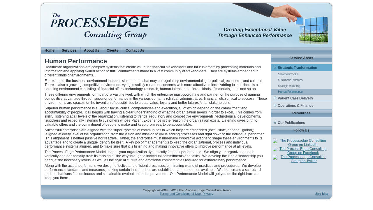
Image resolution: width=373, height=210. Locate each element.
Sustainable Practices (290, 80)
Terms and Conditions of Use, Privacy (186, 193)
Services (69, 50)
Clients (112, 50)
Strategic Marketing (289, 86)
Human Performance (290, 91)
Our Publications (291, 123)
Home (49, 50)
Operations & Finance (296, 106)
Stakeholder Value (288, 74)
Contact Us (135, 50)
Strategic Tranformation (297, 68)
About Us (91, 50)
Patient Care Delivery (295, 98)
